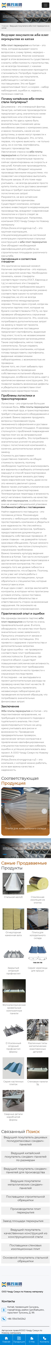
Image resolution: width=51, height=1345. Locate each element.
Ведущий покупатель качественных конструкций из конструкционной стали (25, 1233)
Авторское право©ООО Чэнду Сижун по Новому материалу (22, 1331)
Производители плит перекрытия (25, 1210)
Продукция (19, 1340)
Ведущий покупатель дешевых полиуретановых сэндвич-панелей (25, 1141)
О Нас (32, 1340)
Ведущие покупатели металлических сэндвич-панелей (25, 1184)
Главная (5, 26)
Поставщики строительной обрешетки (25, 1198)
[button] (44, 811)
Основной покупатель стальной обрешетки (25, 1259)
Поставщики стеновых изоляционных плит (26, 1247)
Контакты (44, 1340)
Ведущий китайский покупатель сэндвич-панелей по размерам (26, 1156)
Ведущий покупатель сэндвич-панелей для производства (25, 1170)
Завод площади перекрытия (23, 1221)
